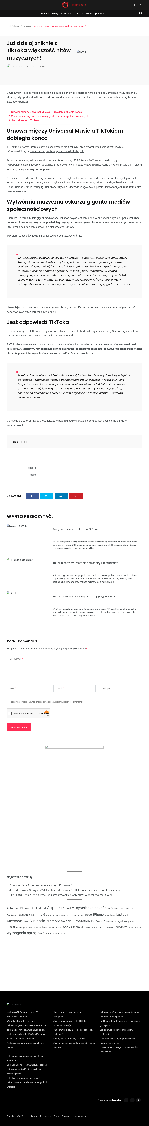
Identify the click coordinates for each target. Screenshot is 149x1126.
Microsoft (14, 921)
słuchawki (85, 927)
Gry (76, 13)
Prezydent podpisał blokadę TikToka (75, 529)
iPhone (98, 914)
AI (33, 908)
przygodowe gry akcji (125, 921)
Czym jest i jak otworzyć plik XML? (70, 1038)
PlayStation (81, 921)
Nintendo (37, 921)
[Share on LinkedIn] (61, 496)
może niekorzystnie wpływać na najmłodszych (57, 151)
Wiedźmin (110, 927)
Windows (121, 927)
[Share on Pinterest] (76, 496)
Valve (95, 927)
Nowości (45, 13)
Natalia (32, 468)
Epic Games (11, 915)
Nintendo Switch (58, 921)
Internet (88, 915)
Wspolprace (67, 1116)
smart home (42, 927)
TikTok (23, 442)
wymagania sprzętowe (26, 933)
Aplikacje (99, 13)
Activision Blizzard (19, 908)
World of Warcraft (134, 927)
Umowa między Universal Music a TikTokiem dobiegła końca (46, 111)
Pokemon (109, 922)
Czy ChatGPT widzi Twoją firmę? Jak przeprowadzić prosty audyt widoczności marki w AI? (61, 894)
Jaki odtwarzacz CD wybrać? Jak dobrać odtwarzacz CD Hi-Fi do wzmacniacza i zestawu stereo (64, 890)
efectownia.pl (45, 1116)
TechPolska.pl (13, 26)
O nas (56, 1116)
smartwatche (55, 927)
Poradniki (66, 13)
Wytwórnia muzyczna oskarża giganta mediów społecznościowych (49, 116)
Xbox (48, 933)
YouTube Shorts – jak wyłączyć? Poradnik (27, 1065)
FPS (40, 915)
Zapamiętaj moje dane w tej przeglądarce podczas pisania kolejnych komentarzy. (47, 702)
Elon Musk (130, 908)
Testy (55, 13)
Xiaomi (56, 933)
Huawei (62, 915)
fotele (33, 915)
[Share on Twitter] (46, 496)
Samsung (19, 927)
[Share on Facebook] (32, 496)
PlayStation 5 (98, 921)
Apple (52, 907)
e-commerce (118, 909)
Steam (75, 927)
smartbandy (30, 927)
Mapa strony (80, 1116)
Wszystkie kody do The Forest (21, 1021)
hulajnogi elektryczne (74, 915)
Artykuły (87, 13)
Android (41, 908)
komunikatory (110, 915)
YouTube (64, 933)
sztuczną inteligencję (44, 311)
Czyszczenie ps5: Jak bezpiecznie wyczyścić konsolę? (40, 885)
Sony (66, 927)
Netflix (26, 922)
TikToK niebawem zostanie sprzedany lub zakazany (85, 563)
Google (48, 914)
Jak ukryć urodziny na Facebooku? (23, 1078)
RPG (9, 927)
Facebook (23, 914)
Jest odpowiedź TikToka (25, 120)
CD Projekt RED (67, 908)
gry (57, 915)
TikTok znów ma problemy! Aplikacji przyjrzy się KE (84, 596)
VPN (103, 927)
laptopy (122, 914)
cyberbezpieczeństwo (94, 908)
